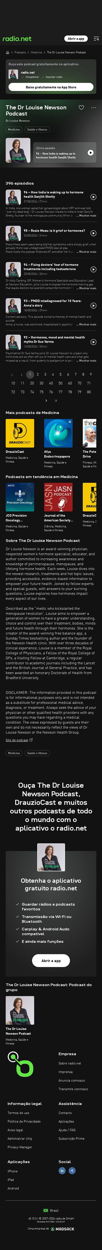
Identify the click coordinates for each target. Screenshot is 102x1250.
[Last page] (56, 400)
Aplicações (66, 1121)
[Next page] (46, 400)
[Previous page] (21, 375)
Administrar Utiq (20, 1138)
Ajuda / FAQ (67, 1130)
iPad (11, 1180)
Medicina (14, 129)
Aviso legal (15, 1130)
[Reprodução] (90, 153)
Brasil (54, 1210)
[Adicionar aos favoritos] (81, 107)
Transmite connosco (73, 1089)
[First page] (12, 375)
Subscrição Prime (71, 1138)
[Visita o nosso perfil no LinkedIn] (62, 1170)
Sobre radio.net (70, 1063)
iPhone (13, 1171)
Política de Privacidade (24, 1121)
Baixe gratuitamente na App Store (51, 87)
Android (13, 1188)
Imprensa (66, 1072)
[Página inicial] (7, 52)
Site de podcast (17, 740)
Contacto (65, 1113)
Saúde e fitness (37, 129)
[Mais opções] (93, 108)
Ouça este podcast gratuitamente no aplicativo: (44, 64)
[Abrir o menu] (96, 38)
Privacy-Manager (20, 1147)
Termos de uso (18, 1113)
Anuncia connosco (72, 1080)
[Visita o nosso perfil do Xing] (72, 1170)
